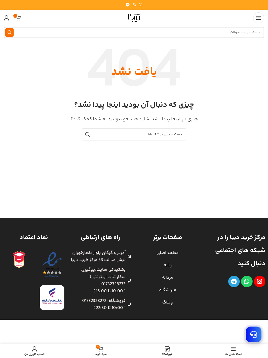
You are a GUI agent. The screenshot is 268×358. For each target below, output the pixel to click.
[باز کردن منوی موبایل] (258, 18)
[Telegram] (234, 281)
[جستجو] (9, 32)
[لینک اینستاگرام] (140, 5)
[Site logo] (134, 17)
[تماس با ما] (253, 334)
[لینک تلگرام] (127, 5)
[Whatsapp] (247, 281)
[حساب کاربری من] (6, 18)
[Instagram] (259, 281)
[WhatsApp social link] (134, 5)
